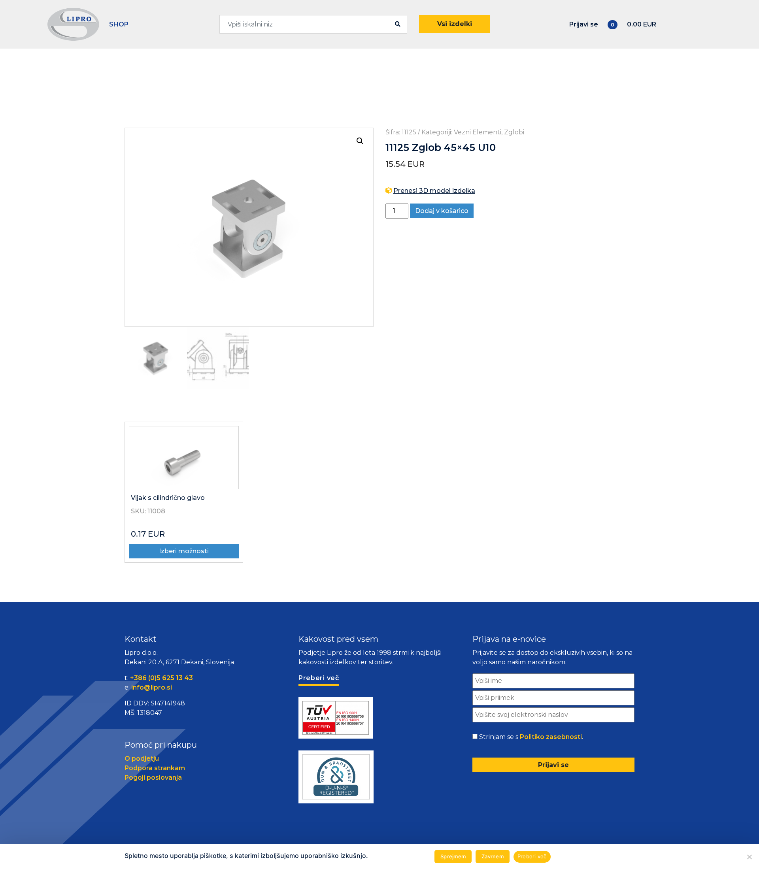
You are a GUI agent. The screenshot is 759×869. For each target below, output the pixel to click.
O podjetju (142, 758)
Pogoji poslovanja (153, 777)
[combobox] (313, 24)
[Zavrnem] (749, 857)
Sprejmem (453, 856)
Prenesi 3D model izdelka (434, 190)
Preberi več (532, 856)
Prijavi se (583, 24)
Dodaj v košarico (441, 211)
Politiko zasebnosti (551, 737)
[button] (360, 141)
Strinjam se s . (531, 737)
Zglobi (514, 132)
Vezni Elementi (477, 132)
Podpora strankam (155, 768)
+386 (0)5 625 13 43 (161, 678)
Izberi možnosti (184, 551)
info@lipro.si (151, 687)
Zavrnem (492, 856)
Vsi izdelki (454, 24)
